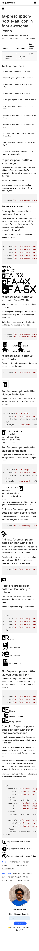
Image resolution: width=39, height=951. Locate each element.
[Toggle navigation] (34, 3)
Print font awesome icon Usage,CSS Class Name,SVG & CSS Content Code (16, 865)
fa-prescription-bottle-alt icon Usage (16, 71)
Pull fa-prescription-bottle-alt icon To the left (19, 100)
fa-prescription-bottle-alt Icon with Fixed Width (18, 85)
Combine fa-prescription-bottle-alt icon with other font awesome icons (19, 152)
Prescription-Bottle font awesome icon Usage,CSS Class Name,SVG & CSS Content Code (17, 876)
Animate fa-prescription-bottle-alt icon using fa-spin (19, 116)
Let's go (20, 923)
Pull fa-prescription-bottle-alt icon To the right (18, 107)
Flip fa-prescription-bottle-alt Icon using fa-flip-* (19, 143)
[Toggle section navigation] (3, 8)
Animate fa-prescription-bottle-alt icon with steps (19, 125)
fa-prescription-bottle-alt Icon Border (16, 93)
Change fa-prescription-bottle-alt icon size (18, 78)
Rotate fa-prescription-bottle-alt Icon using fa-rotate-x (19, 134)
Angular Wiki (8, 2)
